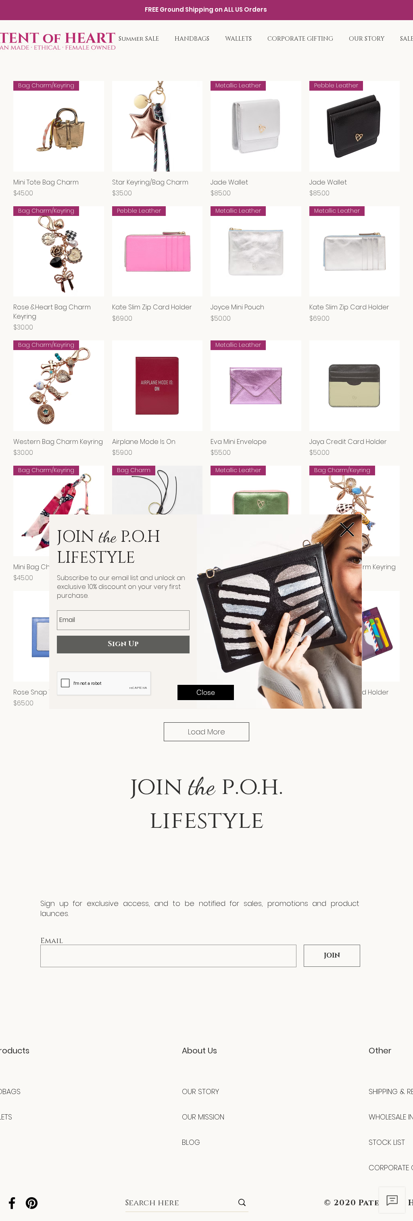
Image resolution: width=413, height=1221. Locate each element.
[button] (347, 529)
